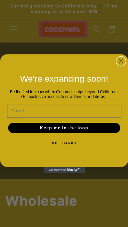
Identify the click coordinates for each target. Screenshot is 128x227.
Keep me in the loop (64, 128)
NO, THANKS (64, 143)
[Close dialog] (121, 61)
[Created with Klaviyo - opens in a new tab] (64, 170)
